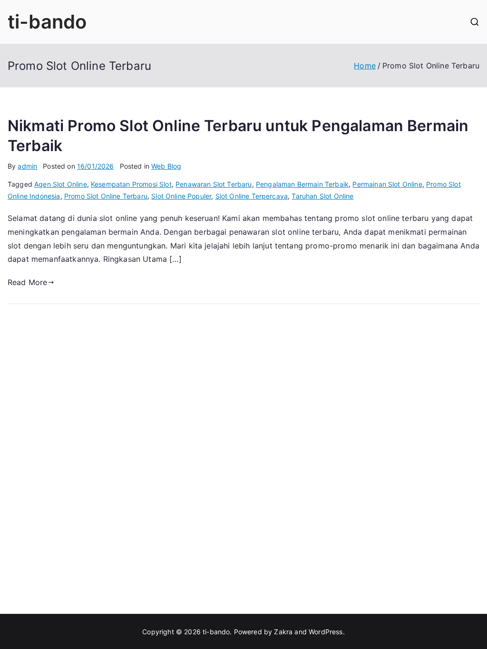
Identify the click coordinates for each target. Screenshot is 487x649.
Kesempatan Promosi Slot (131, 184)
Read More (27, 282)
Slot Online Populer (181, 196)
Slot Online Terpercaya (251, 196)
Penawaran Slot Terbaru (213, 184)
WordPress (325, 632)
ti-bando (47, 21)
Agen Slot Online (60, 184)
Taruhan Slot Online (322, 196)
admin (27, 166)
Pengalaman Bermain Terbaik (302, 184)
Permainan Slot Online (387, 184)
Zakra (283, 632)
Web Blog (166, 166)
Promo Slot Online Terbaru (105, 196)
